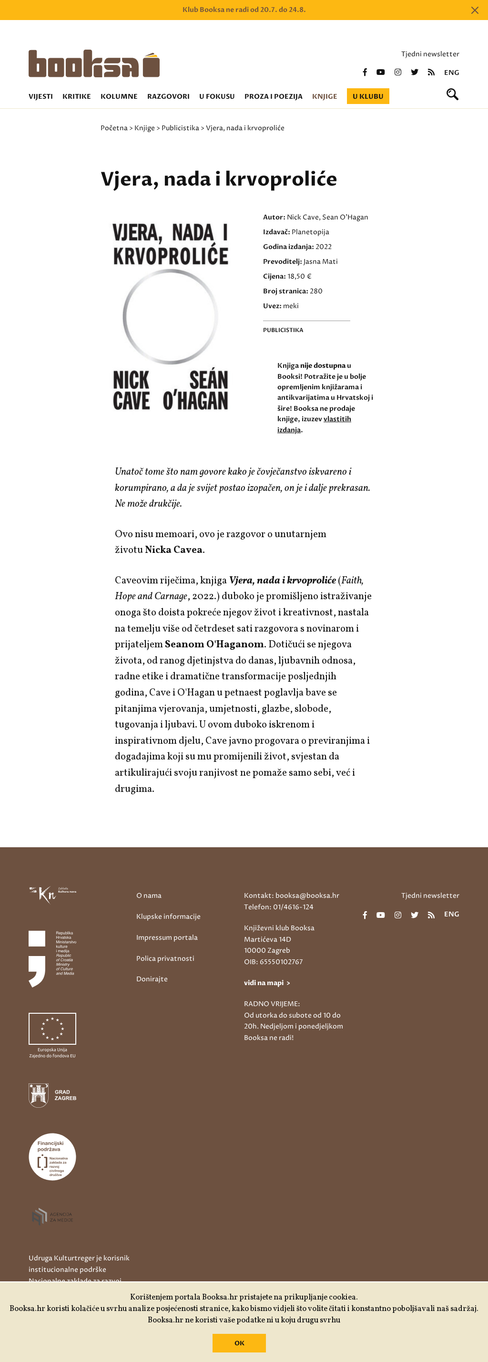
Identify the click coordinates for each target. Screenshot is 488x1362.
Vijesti (41, 96)
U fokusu (217, 96)
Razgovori (168, 96)
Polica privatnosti (165, 958)
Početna (114, 128)
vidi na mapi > (267, 983)
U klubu (368, 96)
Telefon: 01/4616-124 (279, 907)
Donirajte (152, 979)
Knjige (324, 96)
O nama (149, 895)
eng (451, 73)
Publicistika (180, 128)
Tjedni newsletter (430, 54)
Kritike (76, 96)
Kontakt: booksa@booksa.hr (291, 895)
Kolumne (119, 96)
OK (239, 1343)
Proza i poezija (273, 96)
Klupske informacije (168, 916)
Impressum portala (167, 937)
